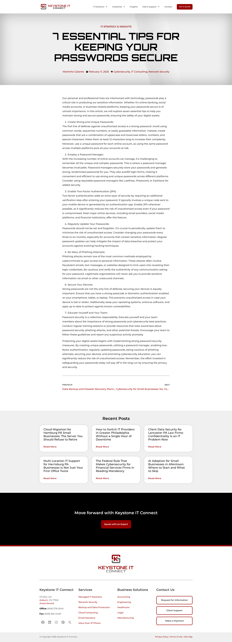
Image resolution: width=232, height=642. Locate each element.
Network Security (158, 71)
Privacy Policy (161, 637)
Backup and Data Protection (94, 607)
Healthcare (123, 607)
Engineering (124, 602)
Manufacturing (125, 618)
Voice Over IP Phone (89, 623)
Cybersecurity (122, 71)
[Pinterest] (63, 622)
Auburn (43, 600)
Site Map (188, 637)
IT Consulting (139, 71)
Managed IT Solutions (90, 597)
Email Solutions (86, 618)
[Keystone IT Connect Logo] (55, 7)
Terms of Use (176, 637)
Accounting (123, 597)
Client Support (149, 7)
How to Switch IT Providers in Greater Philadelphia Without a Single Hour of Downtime (115, 434)
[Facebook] (42, 622)
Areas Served (46, 603)
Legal (120, 612)
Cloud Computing (88, 612)
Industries (117, 7)
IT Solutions (98, 7)
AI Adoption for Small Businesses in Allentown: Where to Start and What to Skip (166, 466)
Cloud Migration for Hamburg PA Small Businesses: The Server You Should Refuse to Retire (63, 434)
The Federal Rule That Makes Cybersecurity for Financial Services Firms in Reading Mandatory (115, 466)
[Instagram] (56, 622)
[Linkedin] (49, 622)
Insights (134, 7)
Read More (50, 446)
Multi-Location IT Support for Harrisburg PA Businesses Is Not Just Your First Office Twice (63, 466)
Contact (168, 7)
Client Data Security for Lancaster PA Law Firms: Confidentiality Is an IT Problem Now (166, 434)
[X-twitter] (69, 622)
